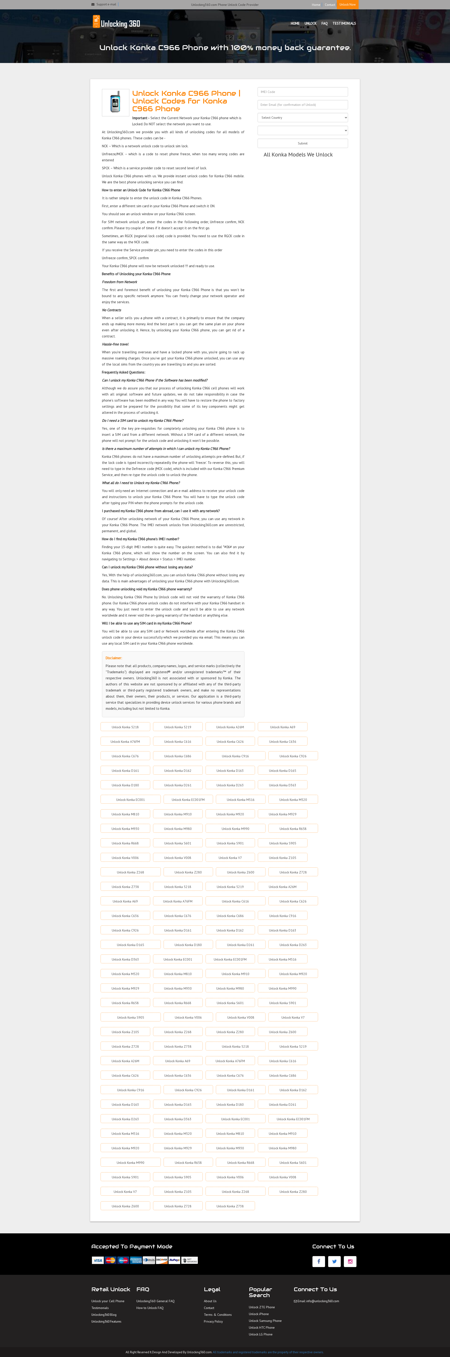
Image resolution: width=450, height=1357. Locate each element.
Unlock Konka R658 (293, 829)
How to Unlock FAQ (150, 1308)
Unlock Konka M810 (125, 814)
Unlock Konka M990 (235, 829)
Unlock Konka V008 (177, 858)
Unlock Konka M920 (230, 814)
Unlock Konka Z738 (125, 887)
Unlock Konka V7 (230, 858)
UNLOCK (311, 23)
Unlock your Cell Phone (107, 1301)
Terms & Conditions (218, 1315)
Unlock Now (348, 5)
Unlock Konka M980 (178, 829)
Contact (330, 5)
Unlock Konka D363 (282, 785)
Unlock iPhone (259, 1314)
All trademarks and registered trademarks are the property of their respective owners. (268, 1352)
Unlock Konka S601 (177, 843)
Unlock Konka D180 (125, 785)
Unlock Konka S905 (282, 843)
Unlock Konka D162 (177, 771)
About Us (210, 1301)
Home (316, 5)
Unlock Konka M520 (293, 800)
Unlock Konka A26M (230, 727)
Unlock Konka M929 (282, 814)
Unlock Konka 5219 (177, 727)
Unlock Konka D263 (230, 785)
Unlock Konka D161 (125, 771)
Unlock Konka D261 (177, 785)
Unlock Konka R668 (125, 843)
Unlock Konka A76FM (125, 742)
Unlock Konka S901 (230, 843)
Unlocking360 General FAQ (155, 1301)
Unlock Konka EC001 (130, 800)
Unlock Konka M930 (125, 829)
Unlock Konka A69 (282, 727)
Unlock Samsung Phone (265, 1321)
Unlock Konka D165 (282, 771)
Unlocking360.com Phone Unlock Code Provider (225, 5)
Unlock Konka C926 (293, 756)
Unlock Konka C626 (230, 742)
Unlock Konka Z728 (293, 872)
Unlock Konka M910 (178, 814)
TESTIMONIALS (344, 23)
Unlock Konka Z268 (130, 872)
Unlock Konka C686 (177, 756)
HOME (295, 23)
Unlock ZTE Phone (262, 1307)
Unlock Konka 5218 (125, 727)
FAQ (325, 23)
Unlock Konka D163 (230, 771)
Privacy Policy (213, 1321)
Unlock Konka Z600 (240, 872)
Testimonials (100, 1308)
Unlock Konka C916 (235, 756)
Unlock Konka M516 (241, 800)
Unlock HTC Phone (262, 1327)
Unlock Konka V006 (125, 858)
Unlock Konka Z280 (188, 872)
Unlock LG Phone (261, 1334)
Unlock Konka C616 (177, 742)
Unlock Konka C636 (282, 742)
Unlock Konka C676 (125, 756)
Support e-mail (105, 4)
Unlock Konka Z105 (282, 858)
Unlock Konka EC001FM (188, 800)
